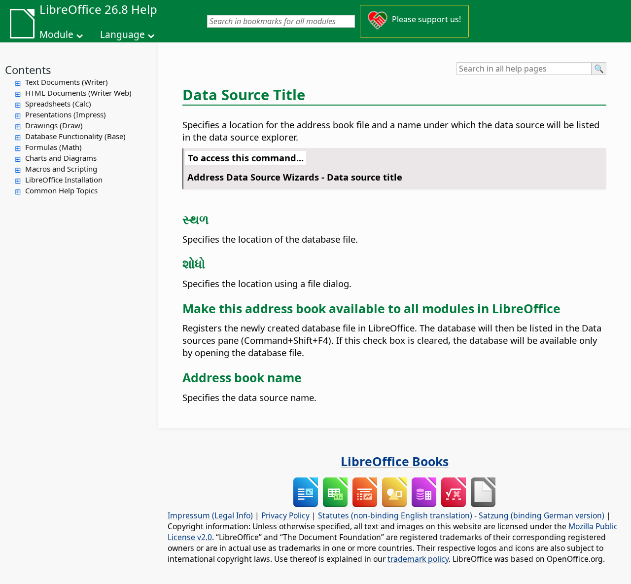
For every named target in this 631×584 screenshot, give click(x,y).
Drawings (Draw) (54, 125)
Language (122, 34)
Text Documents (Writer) (66, 82)
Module (56, 34)
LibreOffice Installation (64, 179)
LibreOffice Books (395, 461)
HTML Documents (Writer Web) (78, 93)
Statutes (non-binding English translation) (395, 515)
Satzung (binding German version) (541, 515)
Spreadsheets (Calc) (58, 104)
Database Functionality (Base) (75, 136)
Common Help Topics (61, 190)
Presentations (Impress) (65, 114)
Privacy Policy (285, 515)
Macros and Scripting (61, 169)
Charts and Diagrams (61, 158)
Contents (28, 69)
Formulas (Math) (53, 147)
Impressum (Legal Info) (210, 515)
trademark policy (418, 558)
